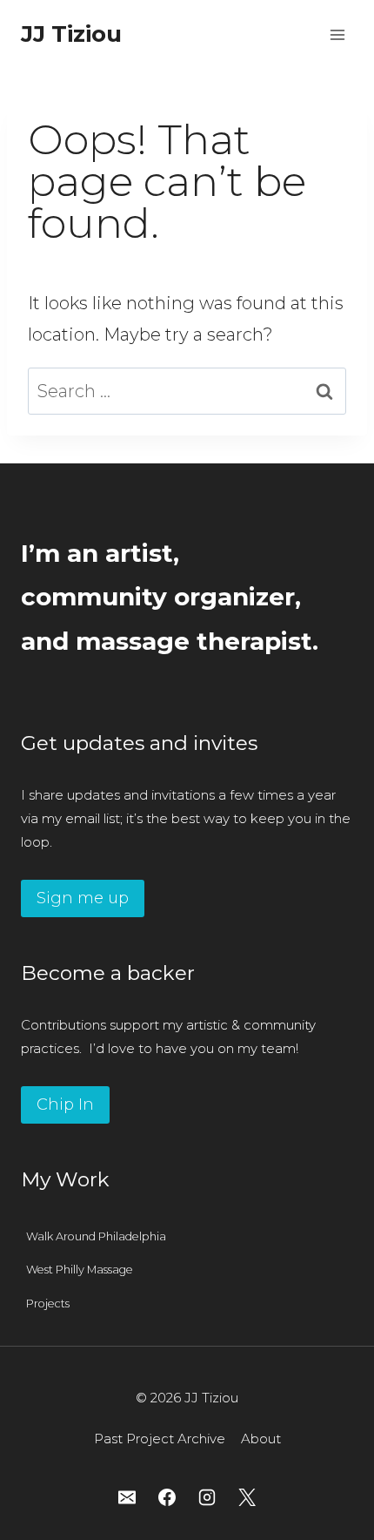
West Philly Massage (79, 1269)
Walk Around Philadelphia (96, 1236)
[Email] (127, 1497)
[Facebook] (167, 1497)
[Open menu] (337, 34)
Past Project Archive (159, 1438)
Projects (48, 1303)
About (261, 1438)
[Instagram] (207, 1497)
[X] (247, 1497)
